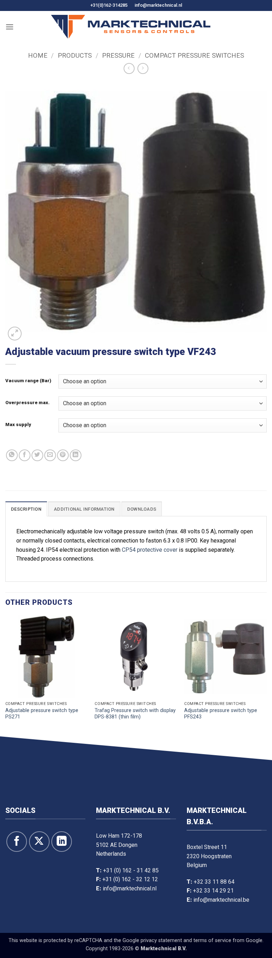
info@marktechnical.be (221, 899)
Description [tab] (26, 509)
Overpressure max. (27, 402)
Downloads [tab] (141, 509)
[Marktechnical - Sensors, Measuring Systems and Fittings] (130, 26)
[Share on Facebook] (24, 455)
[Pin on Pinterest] (63, 455)
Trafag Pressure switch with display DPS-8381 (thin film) (135, 713)
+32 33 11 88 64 (214, 881)
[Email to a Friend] (50, 455)
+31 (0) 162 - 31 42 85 (131, 870)
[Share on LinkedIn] (75, 455)
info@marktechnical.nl (158, 5)
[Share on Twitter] (37, 455)
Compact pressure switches (194, 55)
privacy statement (161, 940)
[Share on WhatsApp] (12, 455)
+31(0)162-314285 (109, 5)
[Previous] (5, 675)
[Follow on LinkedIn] (61, 841)
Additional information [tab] (84, 509)
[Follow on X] (39, 841)
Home (37, 55)
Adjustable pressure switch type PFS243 (220, 713)
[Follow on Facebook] (16, 841)
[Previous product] (142, 68)
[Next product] (129, 68)
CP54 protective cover (149, 549)
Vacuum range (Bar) (28, 380)
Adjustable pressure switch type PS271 (41, 713)
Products (75, 55)
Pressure (118, 55)
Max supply (18, 424)
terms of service (212, 940)
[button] (9, 26)
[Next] (266, 675)
